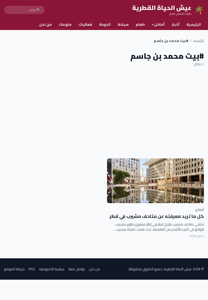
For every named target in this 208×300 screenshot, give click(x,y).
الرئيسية (193, 24)
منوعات (65, 24)
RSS (32, 269)
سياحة (123, 24)
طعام (140, 24)
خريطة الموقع (14, 269)
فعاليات (85, 24)
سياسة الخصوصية (51, 269)
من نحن (45, 24)
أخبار (175, 24)
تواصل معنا (76, 269)
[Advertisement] (104, 114)
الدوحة (105, 24)
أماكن (158, 24)
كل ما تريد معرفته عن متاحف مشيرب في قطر (157, 216)
